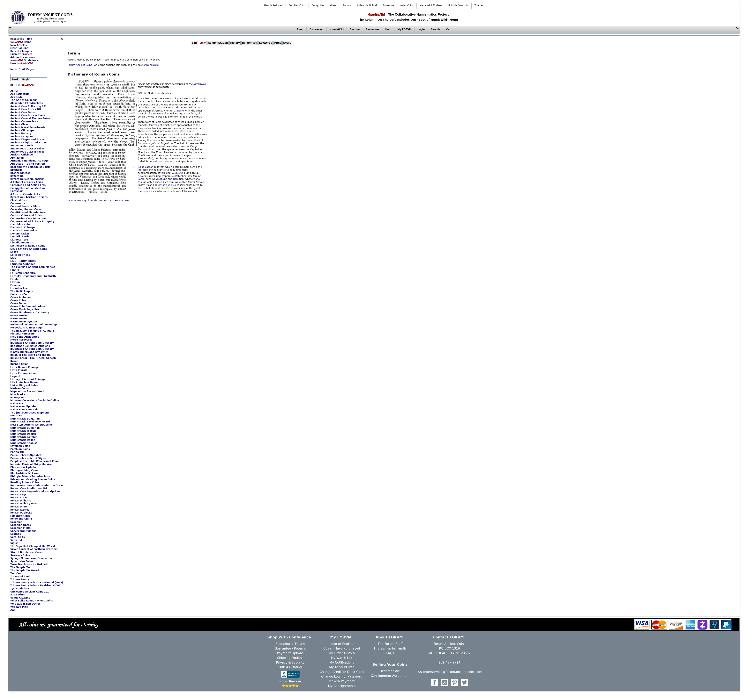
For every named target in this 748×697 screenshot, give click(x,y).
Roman (347, 5)
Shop (300, 29)
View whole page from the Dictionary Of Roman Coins (99, 200)
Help (388, 29)
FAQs (390, 653)
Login (421, 29)
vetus (156, 161)
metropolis (144, 191)
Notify (287, 42)
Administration (218, 42)
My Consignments (341, 686)
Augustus (177, 173)
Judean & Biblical (367, 5)
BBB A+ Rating (290, 667)
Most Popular (19, 48)
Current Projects (21, 54)
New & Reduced (273, 5)
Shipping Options (290, 658)
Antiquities (318, 5)
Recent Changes (21, 51)
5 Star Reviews (290, 681)
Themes (479, 5)
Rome (180, 110)
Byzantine (388, 5)
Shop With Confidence (289, 637)
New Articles (18, 45)
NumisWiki (337, 29)
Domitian (178, 179)
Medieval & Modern (431, 5)
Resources (372, 29)
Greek (333, 5)
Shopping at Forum (290, 644)
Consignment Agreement (390, 676)
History (235, 42)
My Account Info (341, 667)
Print (277, 42)
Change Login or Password (341, 676)
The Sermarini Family (390, 648)
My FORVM (404, 29)
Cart (449, 29)
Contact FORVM (448, 637)
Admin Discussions (22, 57)
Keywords (265, 42)
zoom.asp (15, 66)
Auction (355, 29)
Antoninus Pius (167, 185)
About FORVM (389, 637)
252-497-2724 (449, 662)
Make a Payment (342, 681)
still (167, 170)
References (249, 42)
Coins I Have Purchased (341, 648)
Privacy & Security (290, 662)
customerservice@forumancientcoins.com (449, 672)
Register (348, 644)
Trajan (149, 185)
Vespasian (161, 179)
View (202, 42)
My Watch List (341, 658)
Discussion (317, 29)
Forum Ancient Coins (80, 65)
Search (435, 29)
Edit (194, 42)
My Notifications (341, 662)
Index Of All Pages (22, 69)
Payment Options (290, 653)
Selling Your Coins (390, 664)
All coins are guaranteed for (58, 624)
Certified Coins (297, 5)
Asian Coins (407, 5)
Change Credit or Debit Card (342, 672)
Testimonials (390, 671)
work (196, 179)
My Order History (341, 653)
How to (15, 63)
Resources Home (21, 39)
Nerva (170, 182)
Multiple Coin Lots (458, 5)
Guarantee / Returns (290, 648)
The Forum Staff (390, 644)
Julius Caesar (145, 167)
